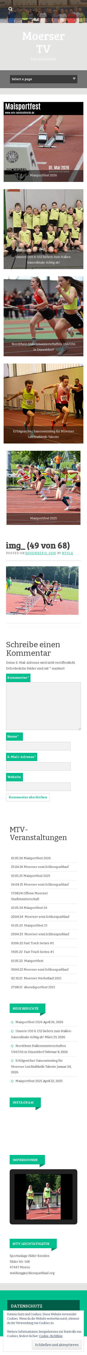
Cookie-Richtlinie (51, 1336)
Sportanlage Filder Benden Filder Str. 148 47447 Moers (29, 1261)
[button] (32, 1206)
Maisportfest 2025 (36, 876)
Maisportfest (33, 961)
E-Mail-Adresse (21, 757)
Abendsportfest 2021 (39, 987)
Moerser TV (43, 41)
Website (14, 777)
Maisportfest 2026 (37, 858)
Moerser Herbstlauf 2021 (42, 978)
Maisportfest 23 (35, 925)
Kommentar (18, 677)
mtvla (67, 553)
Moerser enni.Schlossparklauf (46, 867)
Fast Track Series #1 (39, 952)
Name (13, 736)
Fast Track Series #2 (39, 943)
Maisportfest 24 (35, 908)
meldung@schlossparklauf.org (32, 1273)
